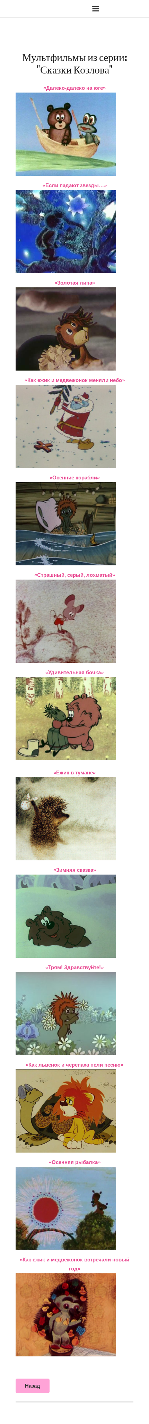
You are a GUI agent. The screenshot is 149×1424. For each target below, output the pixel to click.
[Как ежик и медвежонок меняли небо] (74, 426)
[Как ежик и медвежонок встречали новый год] (74, 1314)
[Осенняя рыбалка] (74, 1208)
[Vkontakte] (116, 8)
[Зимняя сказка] (74, 916)
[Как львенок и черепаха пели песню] (74, 1111)
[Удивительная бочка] (74, 718)
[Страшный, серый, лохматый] (74, 621)
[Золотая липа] (74, 329)
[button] (28, 8)
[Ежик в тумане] (74, 818)
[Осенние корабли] (74, 523)
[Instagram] (127, 8)
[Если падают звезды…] (74, 231)
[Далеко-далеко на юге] (74, 134)
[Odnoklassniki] (138, 8)
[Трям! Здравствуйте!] (74, 1013)
